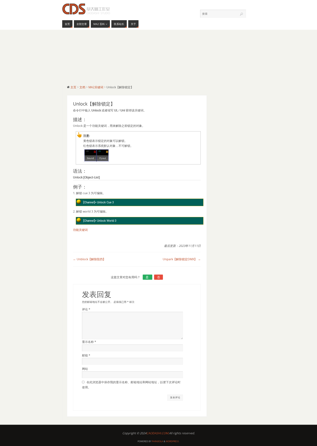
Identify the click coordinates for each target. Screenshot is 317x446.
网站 (85, 369)
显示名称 (89, 342)
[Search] (241, 14)
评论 (86, 309)
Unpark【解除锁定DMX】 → (182, 259)
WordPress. (172, 441)
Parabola (157, 441)
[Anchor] (88, 119)
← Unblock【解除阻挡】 (89, 259)
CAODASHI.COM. (157, 433)
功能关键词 (80, 230)
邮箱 (86, 355)
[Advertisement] (158, 57)
